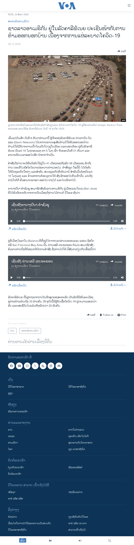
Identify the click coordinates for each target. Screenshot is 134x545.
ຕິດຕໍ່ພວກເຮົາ (14, 474)
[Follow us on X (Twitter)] (35, 366)
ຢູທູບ (10, 393)
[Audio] (80, 540)
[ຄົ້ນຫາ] (109, 540)
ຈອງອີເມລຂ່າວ (75, 492)
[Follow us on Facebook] (11, 366)
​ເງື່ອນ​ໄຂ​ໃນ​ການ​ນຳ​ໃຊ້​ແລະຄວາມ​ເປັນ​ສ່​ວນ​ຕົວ (29, 523)
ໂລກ (10, 449)
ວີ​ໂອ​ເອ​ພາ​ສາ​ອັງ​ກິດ (17, 530)
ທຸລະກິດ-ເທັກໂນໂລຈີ (78, 436)
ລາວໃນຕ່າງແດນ (76, 430)
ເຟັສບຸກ (11, 492)
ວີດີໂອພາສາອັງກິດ (77, 387)
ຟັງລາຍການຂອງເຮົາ (18, 412)
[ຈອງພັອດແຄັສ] (58, 366)
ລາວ (10, 430)
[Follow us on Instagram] (27, 366)
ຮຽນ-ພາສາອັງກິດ (76, 449)
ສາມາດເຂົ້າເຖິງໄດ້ (77, 530)
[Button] (121, 51)
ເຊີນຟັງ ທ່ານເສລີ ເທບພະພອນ (32, 261)
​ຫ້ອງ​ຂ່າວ (12, 517)
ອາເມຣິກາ (13, 443)
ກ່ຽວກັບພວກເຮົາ (16, 467)
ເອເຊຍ (11, 436)
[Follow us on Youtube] (19, 366)
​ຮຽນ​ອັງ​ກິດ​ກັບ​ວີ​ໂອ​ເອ (78, 517)
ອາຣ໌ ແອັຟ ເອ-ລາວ (77, 523)
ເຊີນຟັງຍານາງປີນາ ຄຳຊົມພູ (30, 205)
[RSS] (43, 366)
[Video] (50, 540)
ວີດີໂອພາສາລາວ (16, 387)
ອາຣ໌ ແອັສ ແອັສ (15, 499)
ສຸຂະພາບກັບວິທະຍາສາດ (80, 443)
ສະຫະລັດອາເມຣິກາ (18, 21)
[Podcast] (51, 366)
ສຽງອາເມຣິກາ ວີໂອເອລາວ (27, 210)
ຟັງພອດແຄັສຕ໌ (75, 467)
